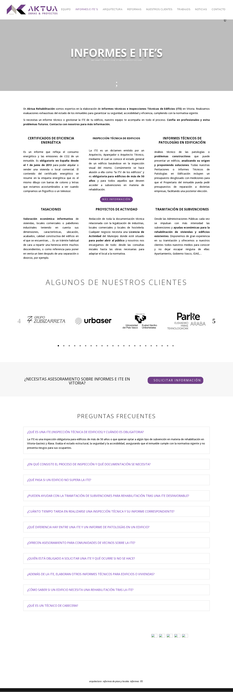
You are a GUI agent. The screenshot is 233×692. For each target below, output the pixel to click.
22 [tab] (173, 345)
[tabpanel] (46, 321)
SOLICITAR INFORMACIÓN (177, 380)
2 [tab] (63, 345)
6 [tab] (85, 345)
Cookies (155, 657)
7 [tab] (91, 345)
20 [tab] (162, 345)
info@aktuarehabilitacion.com (43, 662)
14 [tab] (129, 345)
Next (214, 321)
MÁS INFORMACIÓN (116, 199)
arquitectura (95, 681)
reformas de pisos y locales (116, 681)
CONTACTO (219, 9)
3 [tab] (69, 345)
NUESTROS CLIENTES (159, 9)
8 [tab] (96, 345)
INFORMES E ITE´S (87, 9)
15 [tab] (134, 345)
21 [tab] (167, 345)
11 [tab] (113, 345)
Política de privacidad (162, 652)
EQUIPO (66, 9)
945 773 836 (31, 657)
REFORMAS (134, 9)
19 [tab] (156, 345)
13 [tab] (124, 345)
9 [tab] (102, 345)
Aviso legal (156, 647)
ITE (141, 681)
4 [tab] (74, 345)
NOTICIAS (201, 9)
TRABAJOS (183, 9)
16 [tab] (140, 345)
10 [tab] (107, 345)
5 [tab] (80, 345)
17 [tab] (145, 345)
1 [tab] (58, 345)
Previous (19, 321)
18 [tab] (151, 345)
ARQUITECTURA (113, 9)
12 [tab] (118, 345)
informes (134, 681)
